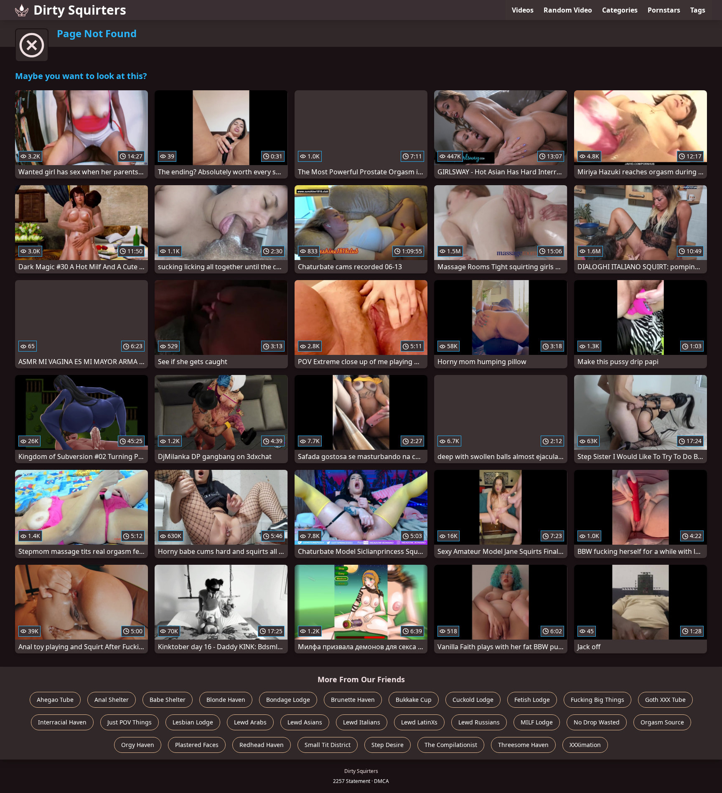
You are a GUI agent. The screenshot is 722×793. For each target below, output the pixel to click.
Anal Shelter (111, 700)
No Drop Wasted (597, 722)
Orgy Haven (137, 745)
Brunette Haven (353, 700)
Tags (697, 10)
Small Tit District (328, 745)
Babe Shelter (168, 700)
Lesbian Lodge (193, 722)
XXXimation (585, 745)
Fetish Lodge (532, 700)
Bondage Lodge (288, 700)
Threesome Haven (523, 745)
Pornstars (664, 10)
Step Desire (387, 745)
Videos (523, 10)
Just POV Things (129, 722)
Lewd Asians (304, 722)
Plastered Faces (197, 745)
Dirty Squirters (79, 9)
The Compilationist (451, 745)
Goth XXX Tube (665, 700)
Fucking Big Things (597, 700)
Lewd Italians (361, 722)
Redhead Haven (261, 745)
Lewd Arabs (250, 722)
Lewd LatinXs (419, 722)
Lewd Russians (479, 722)
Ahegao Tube (55, 700)
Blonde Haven (225, 700)
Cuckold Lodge (473, 700)
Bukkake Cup (414, 700)
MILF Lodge (537, 722)
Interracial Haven (62, 722)
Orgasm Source (662, 722)
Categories (620, 10)
